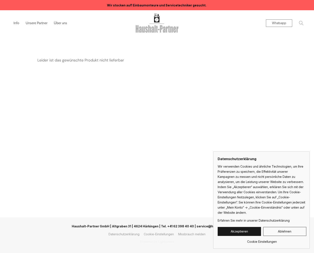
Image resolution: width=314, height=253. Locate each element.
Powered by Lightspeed (157, 241)
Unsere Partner (36, 23)
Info (16, 23)
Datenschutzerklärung (124, 234)
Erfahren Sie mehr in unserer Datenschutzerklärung (254, 220)
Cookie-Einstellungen (159, 234)
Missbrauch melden (191, 234)
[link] (262, 240)
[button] (157, 23)
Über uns (60, 23)
